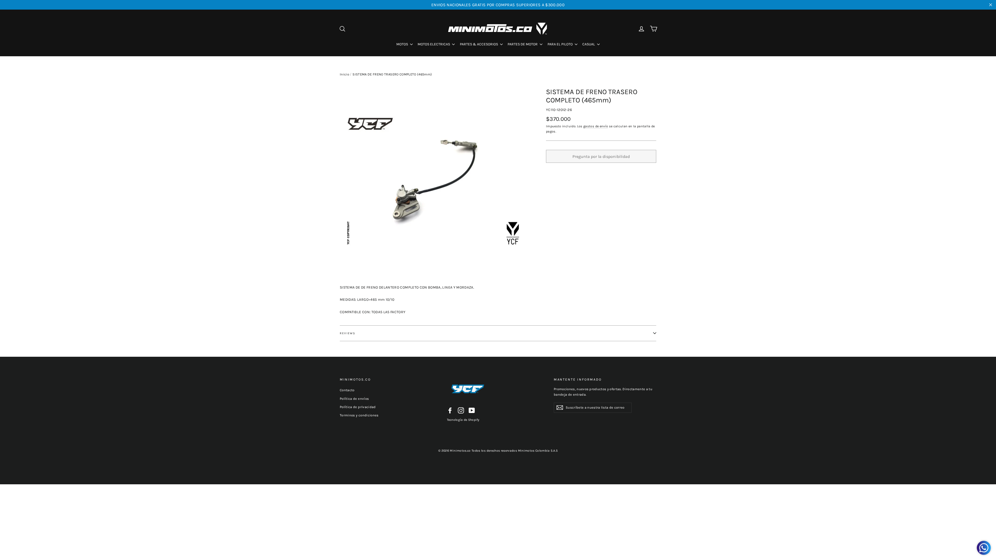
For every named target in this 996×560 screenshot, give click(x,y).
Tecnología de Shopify (463, 420)
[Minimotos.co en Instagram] (461, 410)
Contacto (347, 390)
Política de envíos (354, 399)
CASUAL (589, 44)
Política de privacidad (358, 407)
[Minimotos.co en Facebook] (450, 410)
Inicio (344, 74)
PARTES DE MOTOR (523, 44)
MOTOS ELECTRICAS (434, 44)
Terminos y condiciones (359, 415)
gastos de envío (595, 126)
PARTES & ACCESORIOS (479, 44)
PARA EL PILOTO (560, 44)
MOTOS (402, 44)
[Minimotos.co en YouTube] (472, 410)
